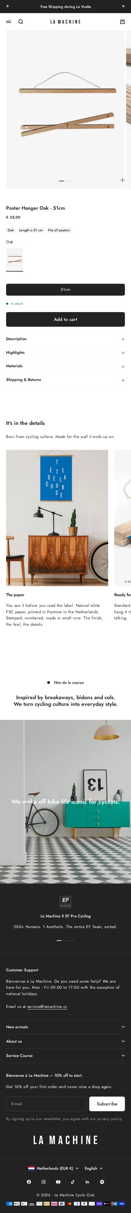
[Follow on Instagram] (43, 1181)
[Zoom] (122, 180)
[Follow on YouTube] (58, 1181)
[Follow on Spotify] (102, 1181)
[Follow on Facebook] (29, 1181)
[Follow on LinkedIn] (87, 1181)
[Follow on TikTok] (72, 1181)
